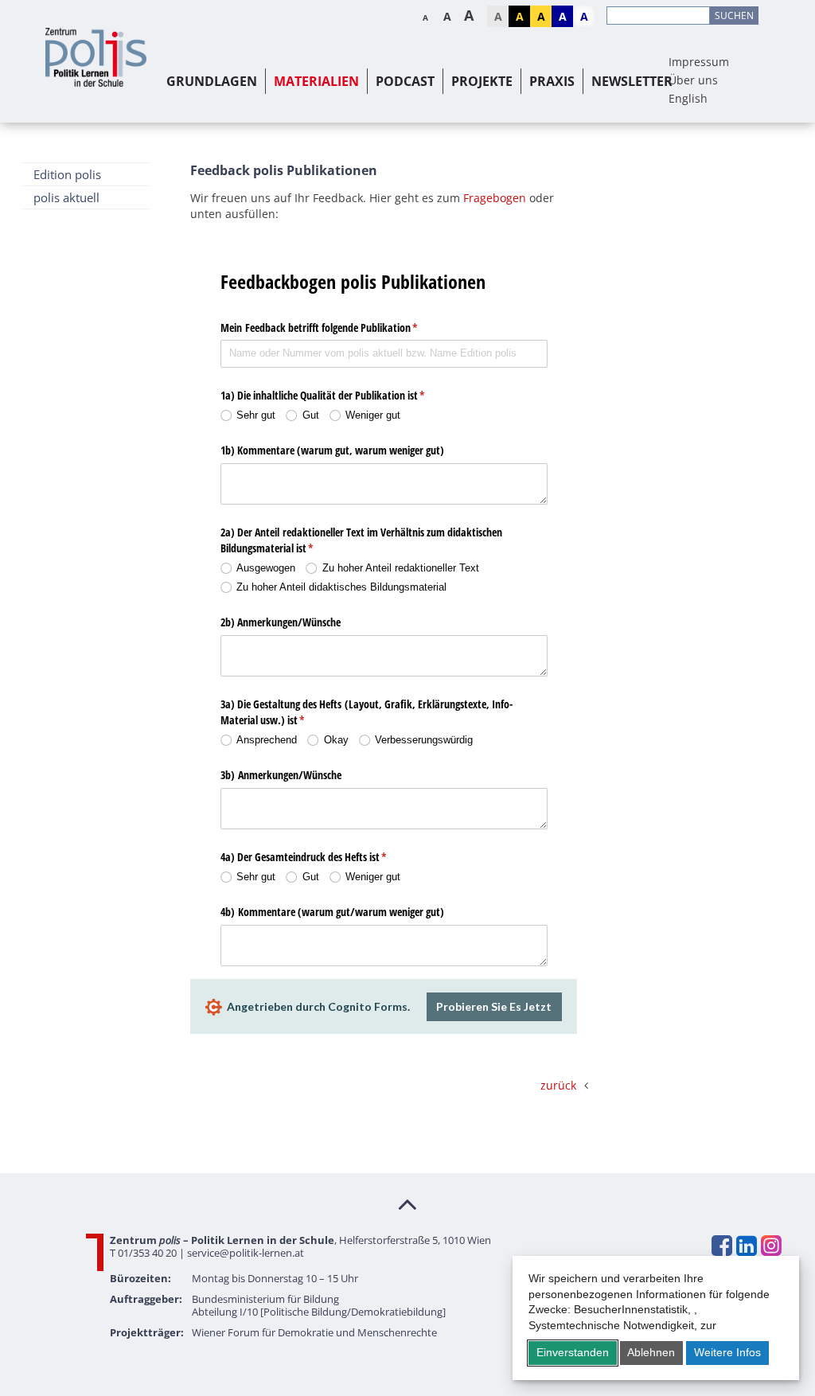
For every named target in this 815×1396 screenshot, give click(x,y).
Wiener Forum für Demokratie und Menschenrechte (314, 1332)
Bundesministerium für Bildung (265, 1299)
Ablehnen (651, 1352)
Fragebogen (494, 197)
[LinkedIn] (746, 1246)
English (688, 98)
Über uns (693, 80)
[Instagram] (770, 1246)
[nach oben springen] (407, 1203)
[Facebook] (721, 1246)
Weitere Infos (727, 1352)
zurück (558, 1085)
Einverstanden (572, 1352)
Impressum (699, 61)
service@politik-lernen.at (245, 1253)
